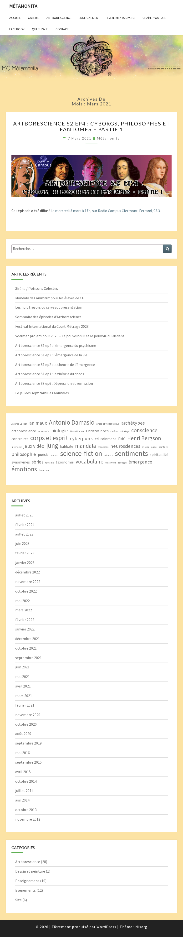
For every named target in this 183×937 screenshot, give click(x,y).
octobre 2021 (26, 648)
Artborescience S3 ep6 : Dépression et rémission (54, 383)
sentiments (131, 453)
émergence (140, 462)
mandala (85, 445)
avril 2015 (23, 771)
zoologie (122, 462)
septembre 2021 (28, 657)
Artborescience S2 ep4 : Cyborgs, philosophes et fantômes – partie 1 (91, 126)
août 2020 (23, 733)
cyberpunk (81, 438)
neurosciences (125, 446)
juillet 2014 (24, 790)
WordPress (106, 926)
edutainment (105, 438)
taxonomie (65, 462)
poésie (43, 454)
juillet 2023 (24, 534)
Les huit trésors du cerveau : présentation (48, 307)
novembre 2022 (27, 581)
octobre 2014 (26, 781)
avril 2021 (23, 686)
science (54, 455)
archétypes (133, 423)
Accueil (15, 18)
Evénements (25, 890)
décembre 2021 (27, 638)
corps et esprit (49, 438)
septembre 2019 (28, 743)
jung (52, 445)
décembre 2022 (27, 572)
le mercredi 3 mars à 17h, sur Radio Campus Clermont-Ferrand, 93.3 (105, 210)
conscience (144, 430)
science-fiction (81, 453)
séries (37, 462)
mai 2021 (22, 676)
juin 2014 (22, 800)
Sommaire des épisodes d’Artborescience (48, 316)
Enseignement (89, 18)
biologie (59, 430)
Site (18, 899)
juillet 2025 (24, 515)
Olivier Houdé (149, 446)
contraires (19, 438)
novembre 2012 (27, 819)
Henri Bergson (144, 438)
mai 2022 (22, 600)
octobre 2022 (26, 591)
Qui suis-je (40, 29)
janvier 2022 (25, 629)
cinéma (114, 431)
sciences (108, 455)
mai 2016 (22, 752)
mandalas (103, 446)
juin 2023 (22, 543)
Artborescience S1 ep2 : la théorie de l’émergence (55, 364)
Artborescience (58, 18)
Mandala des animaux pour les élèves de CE (49, 298)
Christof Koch (97, 430)
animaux (38, 423)
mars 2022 (23, 610)
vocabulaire (89, 461)
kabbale (66, 446)
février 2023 (24, 553)
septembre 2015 (28, 762)
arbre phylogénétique (108, 423)
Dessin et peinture (30, 871)
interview (16, 446)
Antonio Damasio (72, 422)
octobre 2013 (26, 809)
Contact (62, 29)
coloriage (124, 431)
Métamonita (23, 6)
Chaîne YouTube (154, 18)
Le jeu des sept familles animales (42, 392)
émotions (24, 469)
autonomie (43, 431)
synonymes (20, 462)
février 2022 (24, 619)
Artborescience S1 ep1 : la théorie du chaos (49, 373)
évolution (44, 470)
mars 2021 (23, 695)
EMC (121, 438)
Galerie (33, 18)
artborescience (23, 430)
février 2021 (24, 705)
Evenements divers (121, 18)
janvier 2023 (25, 562)
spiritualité (159, 454)
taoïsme (49, 462)
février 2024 (24, 524)
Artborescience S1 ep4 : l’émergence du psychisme (55, 345)
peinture (163, 446)
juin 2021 (22, 667)
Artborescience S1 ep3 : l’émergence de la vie (51, 355)
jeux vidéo (34, 446)
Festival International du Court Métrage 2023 (52, 326)
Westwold (110, 462)
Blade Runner (77, 431)
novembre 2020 (27, 714)
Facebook (17, 29)
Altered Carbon (19, 423)
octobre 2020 (26, 724)
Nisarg (141, 926)
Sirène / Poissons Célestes (36, 288)
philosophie (23, 454)
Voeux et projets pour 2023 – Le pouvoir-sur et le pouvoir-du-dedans (69, 335)
